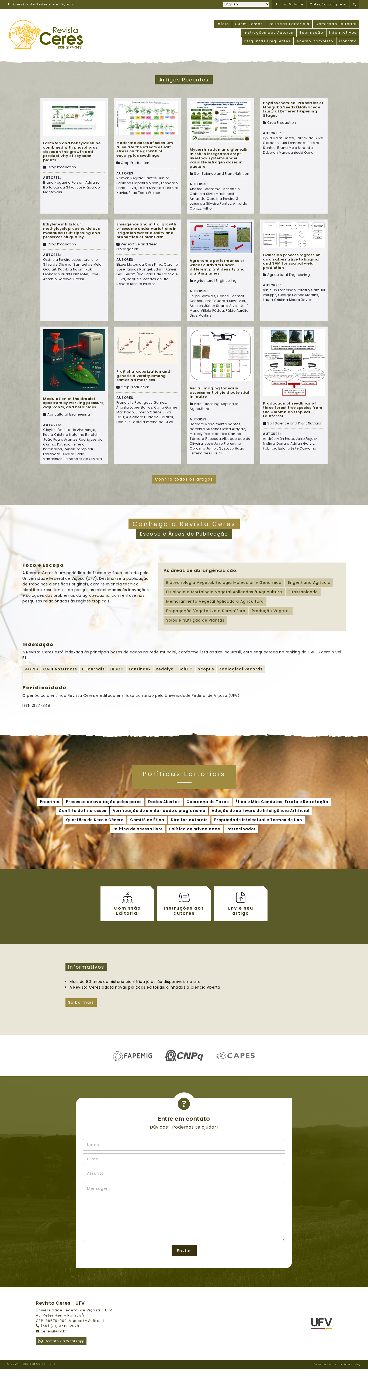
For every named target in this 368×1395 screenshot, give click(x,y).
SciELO (185, 669)
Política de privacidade (194, 829)
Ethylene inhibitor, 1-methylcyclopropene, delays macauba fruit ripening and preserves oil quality (71, 230)
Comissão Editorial (336, 24)
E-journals (93, 669)
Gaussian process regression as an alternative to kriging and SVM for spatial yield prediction (292, 261)
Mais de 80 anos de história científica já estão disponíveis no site (135, 981)
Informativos (343, 32)
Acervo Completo (315, 41)
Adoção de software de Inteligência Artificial (261, 810)
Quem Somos (249, 24)
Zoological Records (241, 669)
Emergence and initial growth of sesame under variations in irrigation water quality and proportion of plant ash (146, 230)
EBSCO (117, 669)
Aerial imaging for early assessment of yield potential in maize (219, 392)
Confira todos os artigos (184, 479)
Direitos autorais (189, 819)
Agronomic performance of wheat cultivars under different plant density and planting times (217, 267)
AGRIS (31, 669)
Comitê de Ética (147, 819)
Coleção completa (328, 4)
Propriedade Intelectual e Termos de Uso (258, 819)
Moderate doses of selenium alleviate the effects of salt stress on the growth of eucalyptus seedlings (144, 149)
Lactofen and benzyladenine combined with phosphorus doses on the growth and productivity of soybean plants (71, 151)
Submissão (311, 32)
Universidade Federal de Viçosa (40, 4)
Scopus (206, 669)
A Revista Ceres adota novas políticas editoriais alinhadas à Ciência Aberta (145, 987)
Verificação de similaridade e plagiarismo (159, 810)
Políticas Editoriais (289, 24)
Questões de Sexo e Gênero (95, 819)
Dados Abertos (164, 801)
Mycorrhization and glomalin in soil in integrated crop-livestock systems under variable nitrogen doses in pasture (219, 158)
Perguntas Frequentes (267, 41)
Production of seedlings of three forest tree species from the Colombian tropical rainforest (292, 409)
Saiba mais (81, 1002)
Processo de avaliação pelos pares (104, 801)
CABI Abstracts (60, 669)
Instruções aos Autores (268, 32)
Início (223, 24)
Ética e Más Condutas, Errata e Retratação (281, 801)
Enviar (184, 1250)
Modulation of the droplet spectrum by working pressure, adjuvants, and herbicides (74, 403)
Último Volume (289, 4)
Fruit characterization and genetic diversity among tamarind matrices (143, 375)
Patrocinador (241, 829)
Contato (348, 41)
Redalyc (164, 669)
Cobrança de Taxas (207, 801)
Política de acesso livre (137, 829)
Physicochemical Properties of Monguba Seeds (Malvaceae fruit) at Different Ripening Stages (293, 109)
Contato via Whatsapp (64, 1341)
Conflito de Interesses (82, 810)
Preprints (50, 801)
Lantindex (140, 669)
